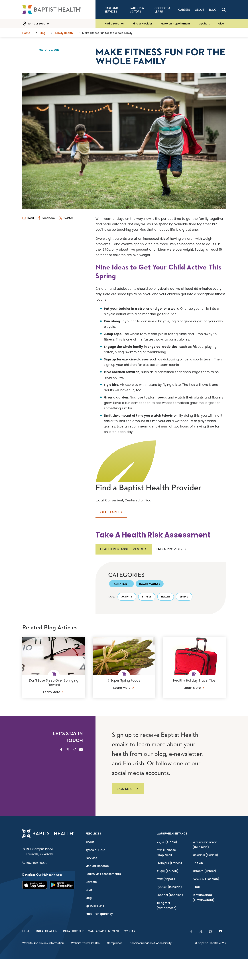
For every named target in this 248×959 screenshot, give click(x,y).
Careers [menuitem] (184, 10)
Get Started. (111, 512)
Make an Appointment (175, 23)
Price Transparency (99, 914)
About (90, 842)
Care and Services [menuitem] (111, 10)
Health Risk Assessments (121, 549)
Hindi (196, 887)
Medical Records (97, 866)
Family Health (121, 583)
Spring (184, 596)
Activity (126, 596)
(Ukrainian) (205, 844)
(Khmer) (204, 871)
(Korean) (167, 871)
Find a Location (115, 23)
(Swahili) (205, 855)
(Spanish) (170, 895)
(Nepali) (166, 879)
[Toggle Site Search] (224, 10)
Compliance (115, 943)
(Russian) (169, 887)
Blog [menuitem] (212, 10)
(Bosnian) (206, 879)
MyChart (204, 23)
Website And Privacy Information (43, 943)
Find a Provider (142, 23)
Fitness (146, 596)
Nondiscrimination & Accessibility (151, 943)
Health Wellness (149, 583)
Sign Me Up (126, 788)
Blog (89, 898)
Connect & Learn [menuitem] (162, 10)
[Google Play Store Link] (62, 885)
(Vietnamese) (167, 905)
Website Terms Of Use (85, 943)
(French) (169, 863)
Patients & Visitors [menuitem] (137, 10)
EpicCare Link (95, 906)
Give (221, 23)
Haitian (198, 863)
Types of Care (95, 850)
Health (165, 596)
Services (91, 858)
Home (26, 931)
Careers (91, 882)
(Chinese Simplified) (166, 852)
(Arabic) (167, 842)
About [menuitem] (199, 10)
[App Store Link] (34, 885)
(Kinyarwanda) (203, 897)
